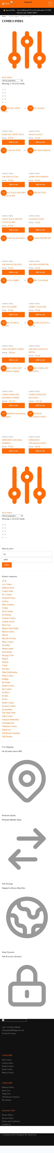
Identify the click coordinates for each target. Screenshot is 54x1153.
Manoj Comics (8, 631)
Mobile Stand (7, 648)
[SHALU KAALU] (40, 118)
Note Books (7, 652)
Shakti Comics (8, 703)
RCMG (5, 696)
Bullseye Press (8, 588)
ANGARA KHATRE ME (39, 264)
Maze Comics (7, 642)
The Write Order (9, 713)
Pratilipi (5, 679)
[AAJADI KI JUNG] (40, 202)
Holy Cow (6, 625)
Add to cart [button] (13, 142)
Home (4, 16)
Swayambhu (7, 709)
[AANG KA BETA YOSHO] (13, 332)
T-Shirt (5, 608)
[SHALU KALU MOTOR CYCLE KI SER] (13, 202)
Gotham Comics (8, 618)
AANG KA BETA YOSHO (13, 349)
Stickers (5, 662)
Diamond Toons (8, 598)
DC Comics (7, 594)
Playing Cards (8, 655)
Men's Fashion (8, 604)
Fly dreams (6, 615)
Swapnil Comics (9, 706)
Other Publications (9, 672)
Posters (5, 659)
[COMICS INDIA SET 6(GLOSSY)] (40, 378)
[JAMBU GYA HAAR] (40, 290)
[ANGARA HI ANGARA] (13, 248)
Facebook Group (9, 1033)
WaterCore (6, 730)
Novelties (6, 645)
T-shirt (4, 665)
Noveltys (5, 669)
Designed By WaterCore (26, 1135)
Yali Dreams (7, 736)
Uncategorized (8, 723)
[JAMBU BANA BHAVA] (40, 160)
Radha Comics (8, 686)
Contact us (6, 1124)
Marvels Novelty (9, 638)
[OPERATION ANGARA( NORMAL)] (13, 423)
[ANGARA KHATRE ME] (40, 248)
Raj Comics (7, 689)
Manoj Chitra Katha (10, 628)
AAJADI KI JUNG (36, 219)
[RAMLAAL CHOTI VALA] (13, 118)
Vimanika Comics (9, 726)
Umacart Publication (10, 719)
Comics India (7, 131)
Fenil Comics (7, 611)
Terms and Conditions (11, 1121)
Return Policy (7, 1115)
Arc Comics (7, 584)
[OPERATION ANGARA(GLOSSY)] (40, 423)
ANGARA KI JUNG (10, 177)
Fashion (5, 601)
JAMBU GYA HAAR (37, 307)
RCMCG (6, 692)
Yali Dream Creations (11, 733)
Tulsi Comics (7, 716)
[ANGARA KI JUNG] (13, 160)
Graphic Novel (8, 621)
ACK (4, 581)
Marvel (5, 635)
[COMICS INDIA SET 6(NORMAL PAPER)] (13, 378)
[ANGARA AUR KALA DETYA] (40, 332)
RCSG (5, 699)
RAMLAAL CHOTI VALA (13, 134)
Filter (7, 565)
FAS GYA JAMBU (9, 307)
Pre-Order (6, 682)
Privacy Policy (8, 1118)
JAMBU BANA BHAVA (38, 177)
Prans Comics (7, 676)
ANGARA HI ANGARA (12, 264)
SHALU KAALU (36, 134)
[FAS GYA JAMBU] (13, 290)
